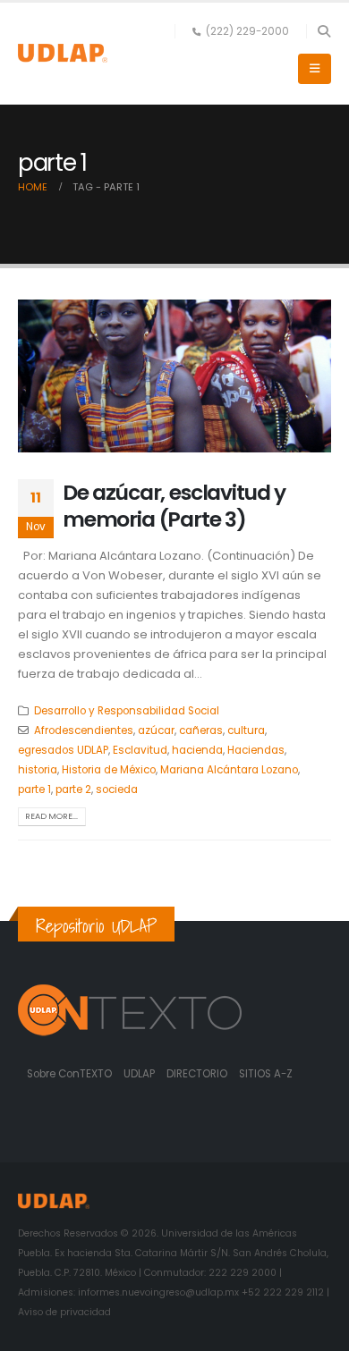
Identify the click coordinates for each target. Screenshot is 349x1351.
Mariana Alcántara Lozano (229, 770)
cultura (246, 730)
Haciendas (256, 750)
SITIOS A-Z (266, 1074)
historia (37, 770)
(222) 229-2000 (247, 31)
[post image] (174, 376)
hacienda (197, 750)
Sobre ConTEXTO (69, 1074)
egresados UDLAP (63, 750)
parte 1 (34, 789)
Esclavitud (140, 750)
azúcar (156, 730)
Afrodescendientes (83, 730)
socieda (117, 789)
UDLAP (140, 1074)
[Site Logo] (62, 53)
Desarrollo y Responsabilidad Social (126, 711)
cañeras (201, 730)
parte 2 (73, 789)
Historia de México (109, 770)
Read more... (51, 816)
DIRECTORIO (198, 1074)
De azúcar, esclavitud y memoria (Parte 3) (174, 505)
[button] (323, 31)
